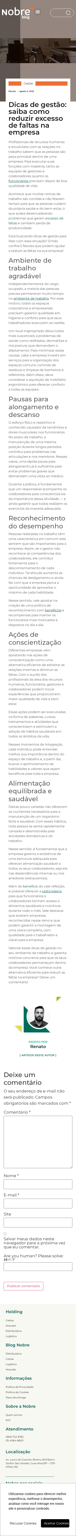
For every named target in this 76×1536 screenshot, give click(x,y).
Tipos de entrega (16, 1397)
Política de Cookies (17, 1392)
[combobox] (58, 13)
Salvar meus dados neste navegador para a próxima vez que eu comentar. (34, 1243)
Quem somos (14, 1414)
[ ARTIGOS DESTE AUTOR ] (38, 1055)
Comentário (17, 1112)
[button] (37, 12)
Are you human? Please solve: (33, 1256)
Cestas (28, 83)
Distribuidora (14, 1330)
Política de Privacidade (19, 1386)
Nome (11, 1176)
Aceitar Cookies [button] (56, 1523)
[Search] (69, 13)
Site (7, 1214)
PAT (8, 1420)
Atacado (11, 1325)
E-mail (11, 1195)
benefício (30, 886)
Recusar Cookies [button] (23, 1523)
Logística (11, 1336)
